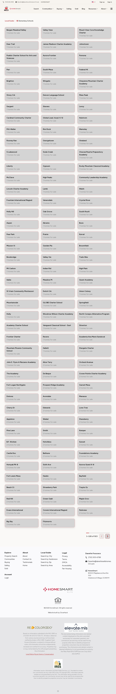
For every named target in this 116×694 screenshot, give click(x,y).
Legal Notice (30, 654)
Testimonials (27, 562)
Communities (47, 9)
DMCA (64, 562)
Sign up (102, 2)
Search (36, 9)
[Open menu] (111, 9)
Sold (76, 9)
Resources (92, 9)
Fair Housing (66, 569)
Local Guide (46, 553)
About (103, 9)
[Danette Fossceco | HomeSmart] (58, 590)
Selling (68, 9)
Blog (83, 9)
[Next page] (107, 536)
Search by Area (47, 565)
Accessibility (67, 566)
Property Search (11, 556)
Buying (59, 9)
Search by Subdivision (49, 559)
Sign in (110, 2)
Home (25, 565)
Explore (8, 553)
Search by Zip (46, 562)
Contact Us (27, 559)
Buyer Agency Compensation (44, 654)
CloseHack (64, 613)
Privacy (65, 556)
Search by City (46, 556)
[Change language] (93, 2)
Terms (64, 559)
